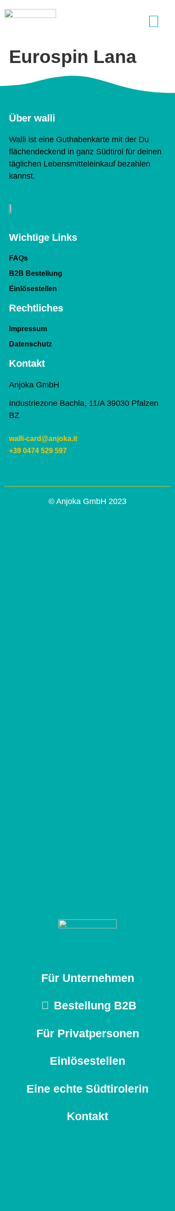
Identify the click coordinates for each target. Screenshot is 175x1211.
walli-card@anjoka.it (43, 438)
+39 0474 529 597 (38, 451)
